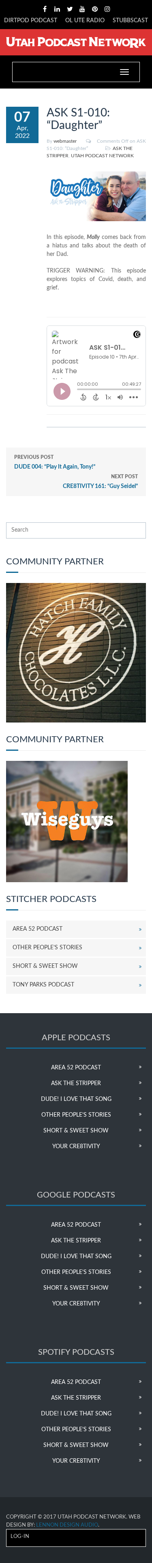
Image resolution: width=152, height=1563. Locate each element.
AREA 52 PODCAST (37, 929)
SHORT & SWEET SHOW (45, 966)
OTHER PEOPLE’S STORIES (47, 947)
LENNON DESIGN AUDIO (67, 1525)
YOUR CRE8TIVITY (76, 1146)
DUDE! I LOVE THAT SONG (76, 1099)
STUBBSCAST (130, 20)
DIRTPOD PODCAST (30, 20)
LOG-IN (20, 1536)
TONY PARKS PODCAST (43, 985)
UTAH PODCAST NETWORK (102, 155)
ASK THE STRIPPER (76, 1083)
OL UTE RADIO (85, 20)
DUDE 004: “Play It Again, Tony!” (54, 462)
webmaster (65, 141)
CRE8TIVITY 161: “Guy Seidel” (100, 481)
